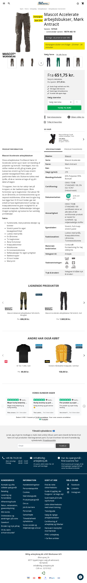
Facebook (75, 484)
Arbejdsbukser (42, 9)
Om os (25, 503)
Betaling (4, 491)
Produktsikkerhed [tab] (73, 149)
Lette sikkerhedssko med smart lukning (53, 506)
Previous (46, 139)
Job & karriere (29, 507)
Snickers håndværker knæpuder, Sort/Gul (64, 366)
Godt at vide (51, 480)
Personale (27, 511)
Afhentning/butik (8, 501)
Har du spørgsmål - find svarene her (71, 459)
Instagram (75, 492)
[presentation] (83, 302)
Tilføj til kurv (64, 108)
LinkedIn (75, 488)
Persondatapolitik (30, 488)
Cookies (26, 492)
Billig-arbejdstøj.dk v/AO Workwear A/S (43, 554)
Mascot (68, 156)
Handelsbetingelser (31, 484)
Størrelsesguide (29, 496)
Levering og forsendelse (6, 496)
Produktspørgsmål (31, 499)
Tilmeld (62, 446)
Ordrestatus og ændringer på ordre (9, 517)
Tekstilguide (50, 511)
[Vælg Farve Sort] (68, 63)
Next (45, 33)
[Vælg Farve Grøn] (58, 63)
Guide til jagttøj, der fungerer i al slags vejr (54, 492)
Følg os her (72, 480)
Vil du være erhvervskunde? (8, 531)
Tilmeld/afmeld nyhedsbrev (29, 520)
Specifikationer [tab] (53, 149)
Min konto (5, 512)
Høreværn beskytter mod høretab (53, 529)
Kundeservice (7, 480)
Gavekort (5, 522)
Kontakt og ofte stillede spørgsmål (9, 486)
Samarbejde (28, 514)
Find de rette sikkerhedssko (51, 486)
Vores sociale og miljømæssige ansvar (32, 526)
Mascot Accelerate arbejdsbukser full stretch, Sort (63, 313)
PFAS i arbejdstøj (52, 534)
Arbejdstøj (33, 9)
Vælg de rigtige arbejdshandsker (52, 516)
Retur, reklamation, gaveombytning (9, 506)
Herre (27, 9)
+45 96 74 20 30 (14, 458)
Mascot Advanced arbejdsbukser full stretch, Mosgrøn (23, 314)
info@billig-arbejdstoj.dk (40, 459)
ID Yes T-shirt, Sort (23, 366)
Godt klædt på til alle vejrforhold (53, 499)
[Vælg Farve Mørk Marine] (48, 63)
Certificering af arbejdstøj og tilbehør (54, 522)
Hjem (21, 9)
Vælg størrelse (54, 97)
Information (29, 480)
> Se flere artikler (52, 538)
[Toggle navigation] (3, 3)
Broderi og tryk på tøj (10, 526)
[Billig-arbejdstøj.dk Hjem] (43, 3)
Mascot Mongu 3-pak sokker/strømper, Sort (66, 135)
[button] (80, 577)
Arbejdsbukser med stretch (57, 9)
